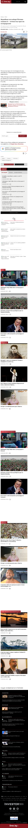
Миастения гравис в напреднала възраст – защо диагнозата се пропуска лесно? (16, 765)
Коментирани (18, 172)
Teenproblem (7, 784)
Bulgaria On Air (18, 796)
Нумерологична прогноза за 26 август (17, 235)
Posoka (15, 800)
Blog (4, 800)
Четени (11, 172)
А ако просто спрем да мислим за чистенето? (17, 223)
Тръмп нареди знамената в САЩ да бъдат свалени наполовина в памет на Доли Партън (13, 207)
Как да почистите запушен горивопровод (11, 746)
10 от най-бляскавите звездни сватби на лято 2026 (13, 757)
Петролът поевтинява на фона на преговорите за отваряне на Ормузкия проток (16, 720)
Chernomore (11, 800)
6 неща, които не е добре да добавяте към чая (17, 243)
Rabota (21, 798)
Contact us (25, 822)
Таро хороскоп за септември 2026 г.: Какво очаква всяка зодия (15, 708)
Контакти (15, 813)
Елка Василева (4, 31)
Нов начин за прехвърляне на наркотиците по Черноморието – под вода (12, 712)
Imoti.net (17, 798)
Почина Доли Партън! (13, 786)
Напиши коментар (8, 164)
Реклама (20, 813)
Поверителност (8, 814)
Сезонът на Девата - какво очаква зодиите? (11, 791)
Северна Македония (6, 160)
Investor (5, 693)
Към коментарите (19, 164)
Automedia (6, 740)
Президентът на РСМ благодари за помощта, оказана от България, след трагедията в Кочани (16, 105)
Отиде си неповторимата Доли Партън (11, 406)
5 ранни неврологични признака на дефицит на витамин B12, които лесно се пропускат (12, 769)
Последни (4, 172)
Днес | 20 (18, 1)
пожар (3, 158)
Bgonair (5, 705)
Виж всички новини (14, 212)
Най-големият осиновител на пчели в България (17, 230)
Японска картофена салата (15, 249)
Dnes (8, 796)
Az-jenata (5, 773)
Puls (3, 761)
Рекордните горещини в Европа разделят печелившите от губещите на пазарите (16, 696)
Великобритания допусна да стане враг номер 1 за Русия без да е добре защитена (13, 724)
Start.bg (6, 800)
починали (15, 158)
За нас (6, 813)
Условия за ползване (18, 814)
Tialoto (4, 750)
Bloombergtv (7, 717)
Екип (10, 813)
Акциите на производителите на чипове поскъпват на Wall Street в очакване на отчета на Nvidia (13, 701)
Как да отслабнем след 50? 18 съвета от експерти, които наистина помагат (17, 754)
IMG (2, 796)
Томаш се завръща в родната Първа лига (11, 735)
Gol (3, 729)
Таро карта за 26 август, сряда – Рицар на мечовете (18, 257)
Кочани (9, 158)
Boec (18, 800)
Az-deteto (24, 798)
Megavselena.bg (22, 800)
